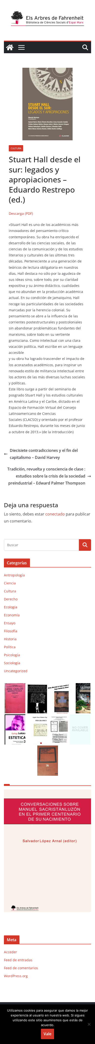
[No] (88, 1024)
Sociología (12, 663)
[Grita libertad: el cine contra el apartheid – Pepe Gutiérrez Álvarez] (58, 686)
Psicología (12, 655)
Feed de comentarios (21, 968)
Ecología (10, 607)
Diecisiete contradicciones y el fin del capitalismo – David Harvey (44, 454)
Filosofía (10, 631)
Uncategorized (16, 671)
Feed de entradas (18, 960)
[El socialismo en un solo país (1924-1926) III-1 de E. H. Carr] (80, 717)
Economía (12, 615)
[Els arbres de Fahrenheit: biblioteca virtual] (10, 47)
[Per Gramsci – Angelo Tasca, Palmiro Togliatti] (36, 717)
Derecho (11, 599)
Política (10, 647)
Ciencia (10, 583)
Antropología (14, 575)
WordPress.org (16, 976)
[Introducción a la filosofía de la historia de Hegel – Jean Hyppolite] (36, 686)
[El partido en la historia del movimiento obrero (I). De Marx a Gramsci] (58, 717)
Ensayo (9, 623)
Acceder (10, 952)
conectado (55, 514)
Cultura (16, 148)
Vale (47, 1034)
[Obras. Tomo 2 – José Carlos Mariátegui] (15, 686)
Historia (10, 639)
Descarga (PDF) (21, 213)
